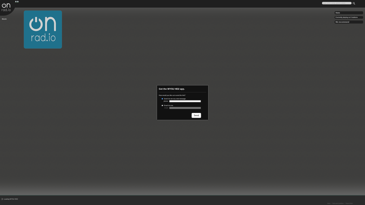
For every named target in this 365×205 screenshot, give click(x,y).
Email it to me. (168, 105)
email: (166, 108)
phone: (166, 101)
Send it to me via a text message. (175, 99)
